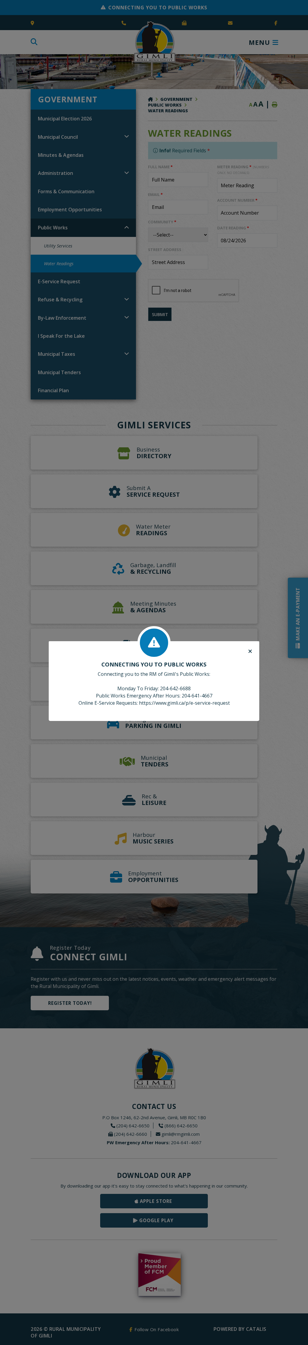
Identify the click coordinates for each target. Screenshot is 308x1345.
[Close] (250, 651)
